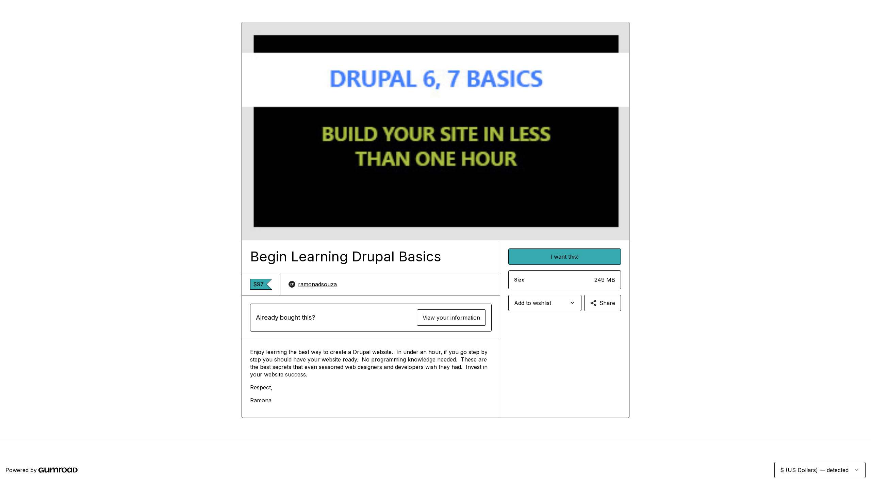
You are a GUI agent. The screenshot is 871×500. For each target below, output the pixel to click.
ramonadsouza (317, 284)
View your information (451, 317)
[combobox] (544, 303)
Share (607, 303)
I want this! (564, 256)
